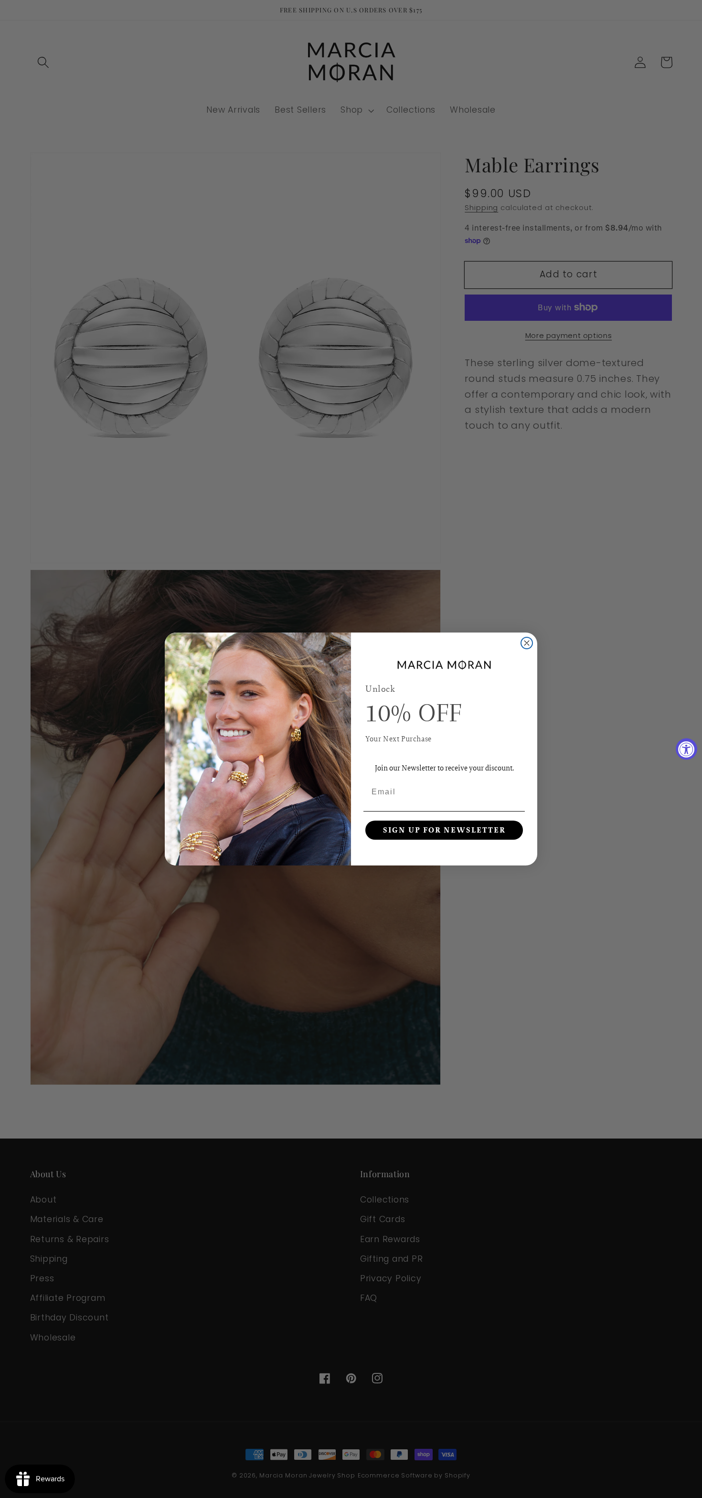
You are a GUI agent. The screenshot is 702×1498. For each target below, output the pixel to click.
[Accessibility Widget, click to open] (686, 749)
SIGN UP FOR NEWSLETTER (444, 830)
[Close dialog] (526, 643)
